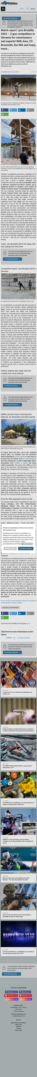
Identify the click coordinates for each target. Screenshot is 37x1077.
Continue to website (26, 548)
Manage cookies (10, 548)
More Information (27, 544)
